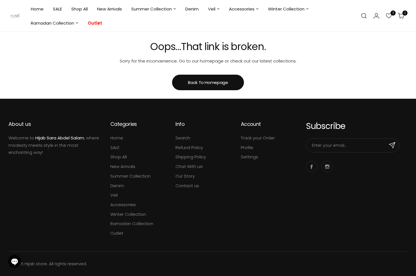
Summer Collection (130, 176)
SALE (114, 147)
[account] (376, 16)
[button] (14, 261)
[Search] (364, 16)
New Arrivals (122, 166)
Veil (114, 195)
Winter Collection (128, 214)
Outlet (116, 233)
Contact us (187, 186)
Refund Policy (189, 147)
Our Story (185, 176)
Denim (117, 186)
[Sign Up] (392, 145)
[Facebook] (311, 166)
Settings (249, 157)
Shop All (118, 157)
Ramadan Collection (131, 224)
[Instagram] (327, 166)
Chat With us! (189, 166)
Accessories (123, 205)
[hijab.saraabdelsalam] (15, 16)
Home (116, 138)
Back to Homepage (208, 82)
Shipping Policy (190, 157)
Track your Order (258, 138)
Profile (247, 147)
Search (182, 138)
